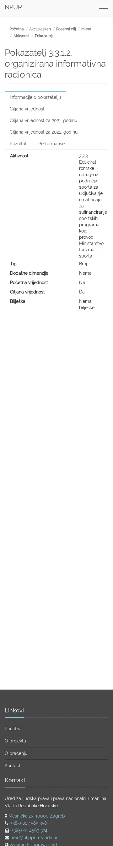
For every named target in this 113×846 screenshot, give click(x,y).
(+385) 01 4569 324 (28, 830)
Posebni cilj (66, 29)
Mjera (86, 29)
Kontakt (12, 765)
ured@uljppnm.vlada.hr (33, 837)
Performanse (51, 143)
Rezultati (19, 143)
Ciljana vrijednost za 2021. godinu (43, 120)
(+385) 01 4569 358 (28, 823)
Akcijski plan (40, 29)
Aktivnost (21, 36)
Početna (16, 29)
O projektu (15, 740)
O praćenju (16, 753)
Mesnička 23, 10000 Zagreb (36, 815)
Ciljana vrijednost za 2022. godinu (44, 132)
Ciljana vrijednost (27, 108)
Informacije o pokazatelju (35, 97)
